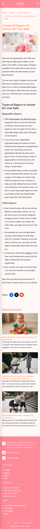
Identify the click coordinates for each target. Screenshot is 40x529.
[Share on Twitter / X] (16, 295)
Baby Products (24, 13)
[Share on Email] (22, 295)
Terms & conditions (27, 523)
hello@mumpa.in (13, 452)
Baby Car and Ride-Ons (12, 491)
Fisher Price (8, 508)
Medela (6, 514)
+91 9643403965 (12, 458)
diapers (29, 253)
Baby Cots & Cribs (10, 493)
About (8, 523)
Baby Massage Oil (10, 496)
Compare (7, 470)
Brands (6, 473)
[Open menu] (2, 4)
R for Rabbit (8, 511)
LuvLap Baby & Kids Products (15, 506)
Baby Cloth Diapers (11, 488)
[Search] (37, 3)
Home (4, 13)
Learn (6, 476)
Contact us (16, 523)
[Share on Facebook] (11, 295)
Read (12, 13)
